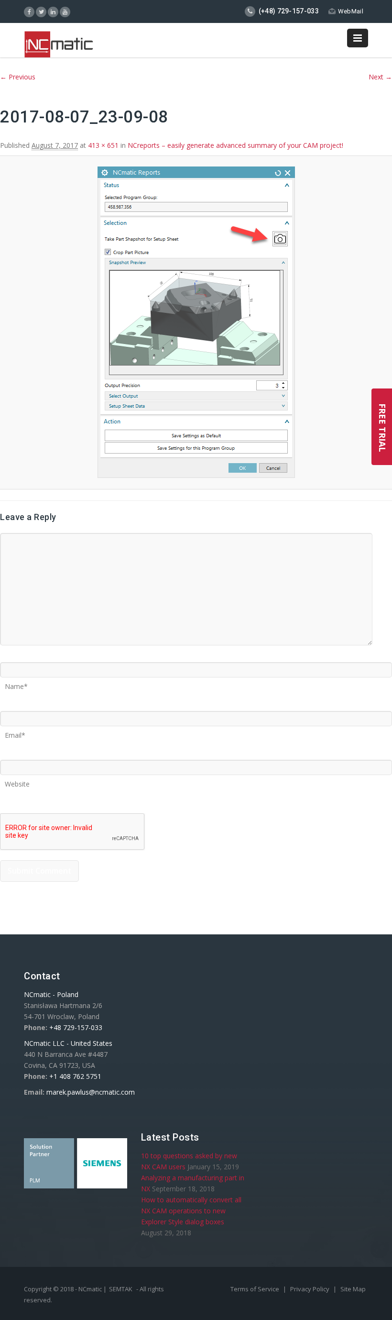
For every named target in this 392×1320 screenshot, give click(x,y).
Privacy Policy (310, 1289)
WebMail (350, 11)
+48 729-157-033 (75, 1027)
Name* (16, 683)
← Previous (17, 76)
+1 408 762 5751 (75, 1076)
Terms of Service (255, 1289)
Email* (15, 732)
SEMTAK (120, 1289)
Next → (380, 76)
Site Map (353, 1289)
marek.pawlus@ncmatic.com (90, 1092)
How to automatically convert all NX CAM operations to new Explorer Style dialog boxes (191, 1210)
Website (17, 780)
